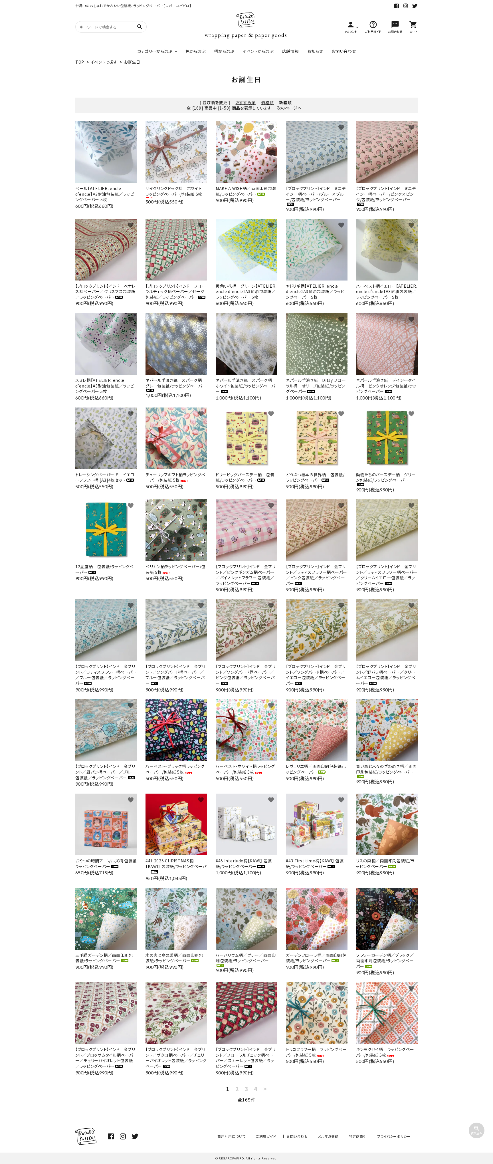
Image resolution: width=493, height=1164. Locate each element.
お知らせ (315, 51)
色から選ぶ (195, 51)
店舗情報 (290, 51)
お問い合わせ (344, 51)
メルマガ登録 (328, 1136)
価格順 (267, 102)
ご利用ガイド (266, 1136)
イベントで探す (104, 62)
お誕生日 (132, 62)
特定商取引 (358, 1136)
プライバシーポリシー (394, 1136)
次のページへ (289, 108)
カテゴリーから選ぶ (154, 51)
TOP (79, 62)
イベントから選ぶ (258, 51)
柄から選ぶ (224, 51)
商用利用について (231, 1136)
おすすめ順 (246, 102)
